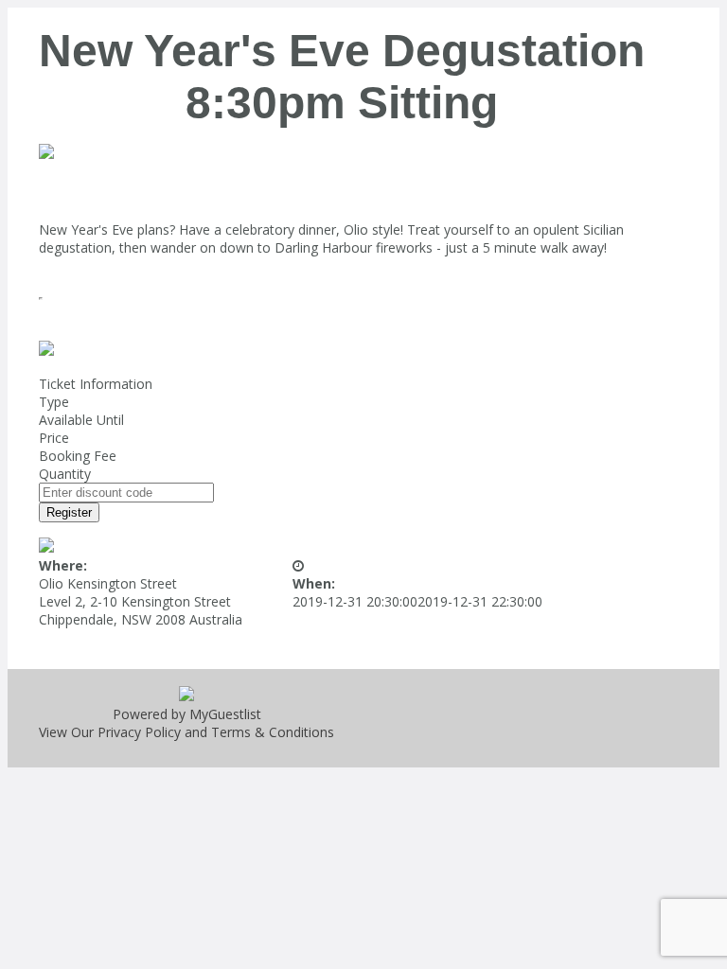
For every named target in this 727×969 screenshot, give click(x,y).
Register (69, 512)
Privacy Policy (139, 732)
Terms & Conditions (272, 732)
